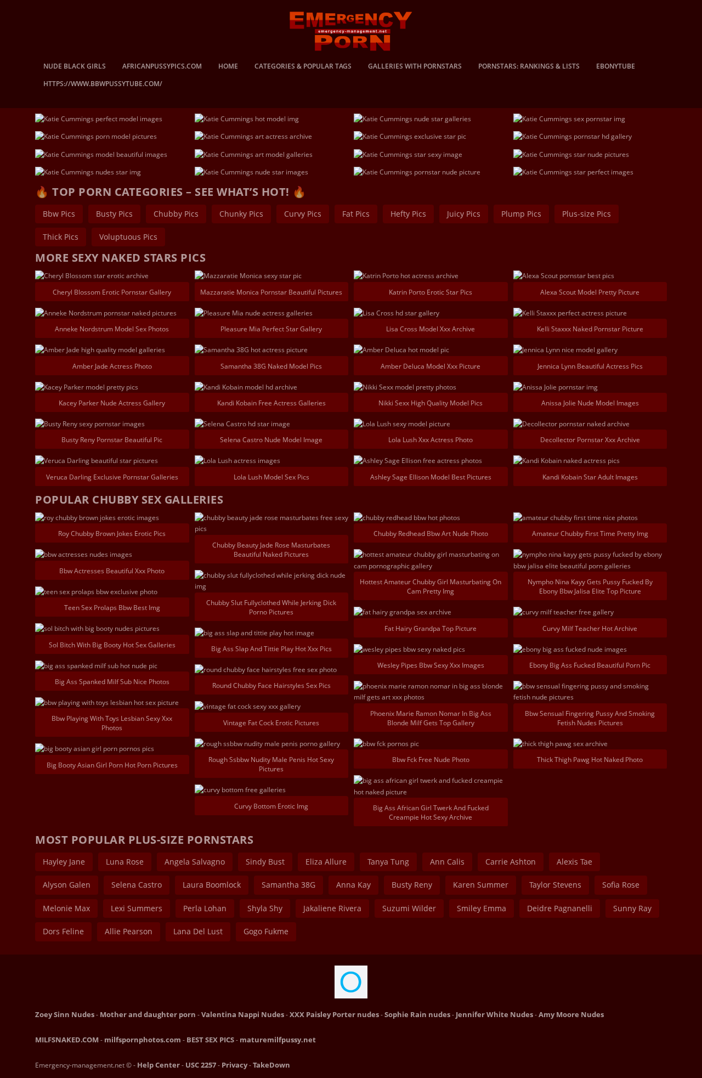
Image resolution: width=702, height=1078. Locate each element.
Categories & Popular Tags (303, 67)
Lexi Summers (136, 908)
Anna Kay (353, 884)
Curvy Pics (302, 213)
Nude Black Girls (74, 67)
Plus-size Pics (586, 213)
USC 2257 (200, 1065)
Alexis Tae (574, 861)
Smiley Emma (481, 908)
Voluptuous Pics (128, 237)
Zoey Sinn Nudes (64, 1014)
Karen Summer (480, 884)
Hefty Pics (408, 213)
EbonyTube (615, 67)
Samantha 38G (288, 884)
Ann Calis (447, 861)
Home (228, 67)
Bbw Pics (59, 213)
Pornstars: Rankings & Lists (529, 67)
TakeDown (271, 1065)
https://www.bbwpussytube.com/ (102, 84)
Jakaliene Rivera (332, 908)
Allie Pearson (128, 931)
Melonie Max (66, 908)
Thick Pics (60, 237)
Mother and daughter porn (148, 1014)
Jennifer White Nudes (494, 1014)
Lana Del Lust (198, 931)
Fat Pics (356, 213)
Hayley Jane (64, 861)
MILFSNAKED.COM (67, 1040)
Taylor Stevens (555, 884)
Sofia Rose (620, 884)
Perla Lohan (205, 908)
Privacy (234, 1065)
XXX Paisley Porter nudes (334, 1014)
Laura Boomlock (212, 884)
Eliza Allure (326, 861)
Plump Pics (521, 213)
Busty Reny (412, 884)
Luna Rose (125, 861)
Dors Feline (63, 931)
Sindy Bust (265, 861)
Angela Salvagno (195, 861)
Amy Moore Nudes (571, 1014)
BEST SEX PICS (210, 1040)
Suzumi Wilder (409, 908)
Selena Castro (136, 884)
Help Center (158, 1065)
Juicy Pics (463, 213)
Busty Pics (114, 213)
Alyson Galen (66, 884)
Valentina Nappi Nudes (242, 1014)
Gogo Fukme (266, 931)
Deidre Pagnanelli (559, 908)
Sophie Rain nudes (417, 1014)
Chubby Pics (176, 213)
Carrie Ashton (510, 861)
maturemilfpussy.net (278, 1040)
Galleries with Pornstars (415, 67)
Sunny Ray (632, 908)
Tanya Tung (388, 861)
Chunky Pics (241, 213)
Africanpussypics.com (162, 67)
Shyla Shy (264, 908)
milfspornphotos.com (142, 1040)
